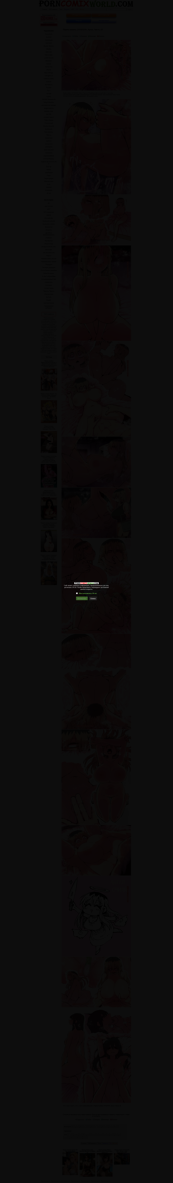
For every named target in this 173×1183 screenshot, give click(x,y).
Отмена (93, 598)
